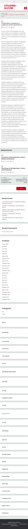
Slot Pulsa (4, 381)
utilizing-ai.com (10, 7)
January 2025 (5, 289)
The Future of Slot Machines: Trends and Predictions (13, 169)
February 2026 (5, 258)
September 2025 (6, 270)
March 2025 (5, 285)
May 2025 (4, 280)
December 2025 (6, 263)
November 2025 (6, 265)
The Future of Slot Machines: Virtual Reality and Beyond (13, 158)
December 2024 (6, 292)
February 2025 (5, 287)
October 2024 (5, 297)
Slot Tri (4, 322)
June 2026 (4, 249)
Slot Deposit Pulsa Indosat (9, 371)
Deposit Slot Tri (6, 413)
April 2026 (4, 253)
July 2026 (4, 246)
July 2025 (4, 275)
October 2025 (5, 268)
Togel (3, 314)
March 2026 (5, 256)
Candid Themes (14, 525)
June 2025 (4, 277)
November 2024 (6, 294)
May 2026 (4, 251)
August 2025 (5, 273)
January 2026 (5, 261)
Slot (2, 21)
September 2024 (6, 299)
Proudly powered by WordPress (9, 524)
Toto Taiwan (5, 431)
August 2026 (5, 244)
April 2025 (4, 282)
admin (13, 27)
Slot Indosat (5, 332)
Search (21, 188)
